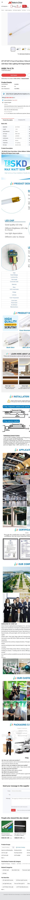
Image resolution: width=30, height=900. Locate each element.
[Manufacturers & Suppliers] (15, 2)
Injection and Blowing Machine (8, 850)
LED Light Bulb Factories (8, 880)
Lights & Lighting (8, 10)
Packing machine (17, 850)
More (2, 889)
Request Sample (25, 78)
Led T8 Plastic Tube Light (8, 887)
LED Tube (24, 10)
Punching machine (18, 852)
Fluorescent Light (26, 870)
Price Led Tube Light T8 (19, 883)
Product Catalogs (21, 847)
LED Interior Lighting (17, 10)
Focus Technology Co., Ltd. (18, 894)
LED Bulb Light (6, 870)
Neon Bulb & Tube (15, 870)
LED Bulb (4, 873)
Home (2, 10)
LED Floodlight (17, 855)
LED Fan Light (4, 852)
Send (13, 810)
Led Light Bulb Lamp (7, 883)
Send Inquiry (14, 75)
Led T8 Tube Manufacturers (22, 887)
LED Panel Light (4, 855)
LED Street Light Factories (21, 880)
